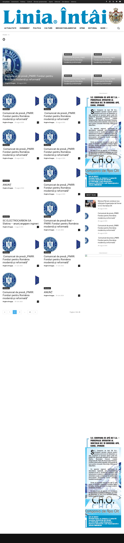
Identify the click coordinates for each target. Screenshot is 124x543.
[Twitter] (113, 1)
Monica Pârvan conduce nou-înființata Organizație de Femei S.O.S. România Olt (109, 203)
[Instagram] (109, 1)
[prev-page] (5, 312)
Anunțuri (9, 72)
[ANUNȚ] (21, 173)
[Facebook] (106, 1)
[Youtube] (120, 1)
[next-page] (35, 312)
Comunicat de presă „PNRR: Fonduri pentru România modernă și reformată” (59, 187)
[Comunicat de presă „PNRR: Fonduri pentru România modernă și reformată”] (62, 173)
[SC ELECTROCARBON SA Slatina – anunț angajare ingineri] (21, 208)
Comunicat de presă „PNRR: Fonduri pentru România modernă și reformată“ (18, 116)
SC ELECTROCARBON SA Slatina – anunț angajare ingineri (21, 222)
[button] (118, 28)
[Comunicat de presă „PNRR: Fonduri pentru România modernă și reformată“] (32, 65)
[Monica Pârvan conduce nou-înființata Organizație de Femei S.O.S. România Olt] (90, 204)
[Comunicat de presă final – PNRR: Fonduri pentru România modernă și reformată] (62, 208)
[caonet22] (103, 481)
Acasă (5, 35)
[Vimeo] (116, 1)
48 (30, 312)
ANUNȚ (7, 184)
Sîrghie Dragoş (8, 122)
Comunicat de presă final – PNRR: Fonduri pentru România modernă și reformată (61, 223)
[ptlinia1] (103, 344)
